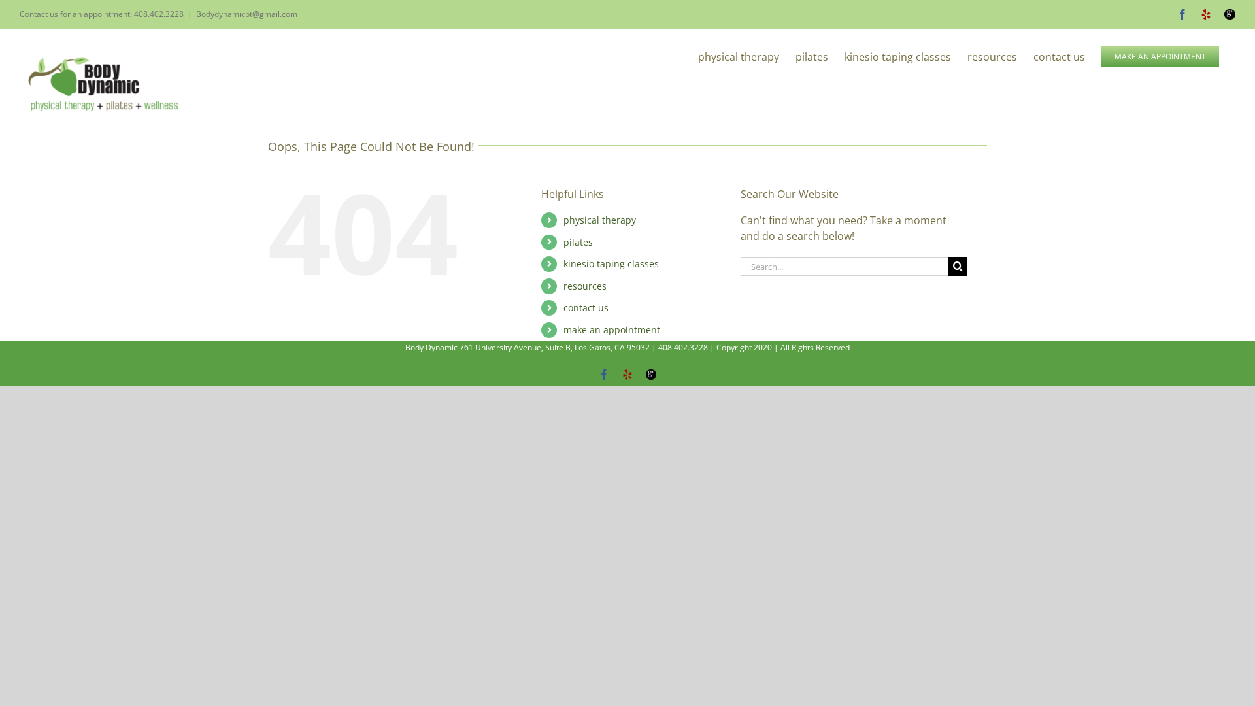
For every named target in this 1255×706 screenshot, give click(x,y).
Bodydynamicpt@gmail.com (246, 14)
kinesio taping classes (611, 264)
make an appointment (611, 330)
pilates (578, 242)
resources (585, 286)
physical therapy (599, 220)
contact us (586, 307)
